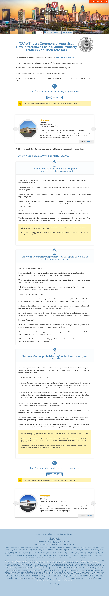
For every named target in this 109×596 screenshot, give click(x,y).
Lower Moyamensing (91, 550)
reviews (89, 141)
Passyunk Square (33, 554)
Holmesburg (30, 550)
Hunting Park (38, 550)
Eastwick (8, 549)
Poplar (63, 554)
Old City (67, 552)
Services (49, 32)
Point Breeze (56, 554)
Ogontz (62, 552)
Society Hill (24, 555)
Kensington (54, 550)
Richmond (100, 554)
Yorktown (82, 557)
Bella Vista (13, 547)
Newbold (31, 552)
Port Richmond (70, 554)
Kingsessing (61, 550)
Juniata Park (46, 550)
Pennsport (42, 554)
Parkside (19, 554)
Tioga (85, 555)
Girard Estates (88, 549)
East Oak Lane (100, 547)
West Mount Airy (43, 557)
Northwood (55, 552)
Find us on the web (66, 534)
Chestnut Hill (61, 547)
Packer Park (12, 554)
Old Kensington (74, 552)
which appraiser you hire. (65, 57)
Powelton (78, 554)
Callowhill (46, 547)
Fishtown (44, 549)
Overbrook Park (95, 552)
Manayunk (100, 550)
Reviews (56, 534)
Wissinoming (67, 557)
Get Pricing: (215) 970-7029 (99, 1)
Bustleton (35, 547)
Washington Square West (31, 557)
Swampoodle (74, 555)
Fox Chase (59, 549)
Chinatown (68, 547)
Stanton (55, 555)
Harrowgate (15, 550)
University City (98, 555)
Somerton (31, 555)
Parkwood (25, 554)
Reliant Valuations (55, 11)
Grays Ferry (8, 550)
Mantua (7, 552)
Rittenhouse (9, 555)
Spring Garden (39, 555)
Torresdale (90, 555)
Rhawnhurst (93, 554)
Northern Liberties (46, 552)
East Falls (83, 547)
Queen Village (85, 554)
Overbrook (87, 552)
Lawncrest (68, 550)
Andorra (7, 547)
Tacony (81, 555)
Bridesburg (28, 547)
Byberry (41, 547)
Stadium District (48, 555)
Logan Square (80, 550)
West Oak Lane (53, 557)
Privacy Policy (54, 584)
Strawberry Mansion (64, 555)
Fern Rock (38, 549)
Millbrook (17, 552)
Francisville (66, 549)
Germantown (80, 549)
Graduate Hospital (98, 549)
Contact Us (68, 32)
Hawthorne (23, 550)
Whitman (60, 557)
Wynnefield (75, 557)
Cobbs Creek (76, 547)
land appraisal (52, 580)
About (58, 32)
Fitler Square (51, 549)
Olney (81, 552)
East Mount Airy (91, 547)
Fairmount (25, 549)
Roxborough (16, 555)
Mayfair (12, 552)
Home (40, 32)
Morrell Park (24, 552)
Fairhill (19, 549)
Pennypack (49, 554)
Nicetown (37, 552)
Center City (53, 547)
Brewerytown (20, 547)
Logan (74, 550)
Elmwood (14, 549)
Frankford (72, 549)
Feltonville (32, 549)
